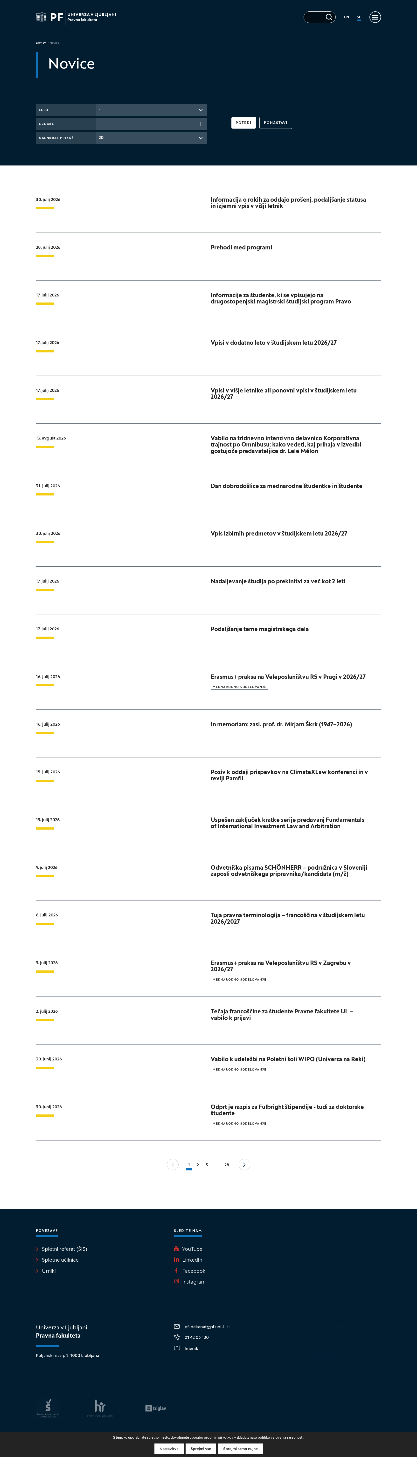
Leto (43, 110)
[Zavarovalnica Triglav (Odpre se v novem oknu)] (156, 1408)
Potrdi (244, 123)
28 (226, 1165)
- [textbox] (99, 110)
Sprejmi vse (201, 1449)
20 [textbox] (101, 138)
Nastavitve (169, 1449)
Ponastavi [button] (276, 123)
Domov (41, 42)
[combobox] (151, 110)
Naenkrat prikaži (57, 138)
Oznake (46, 124)
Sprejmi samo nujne (240, 1449)
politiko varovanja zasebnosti (280, 1437)
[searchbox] (100, 123)
